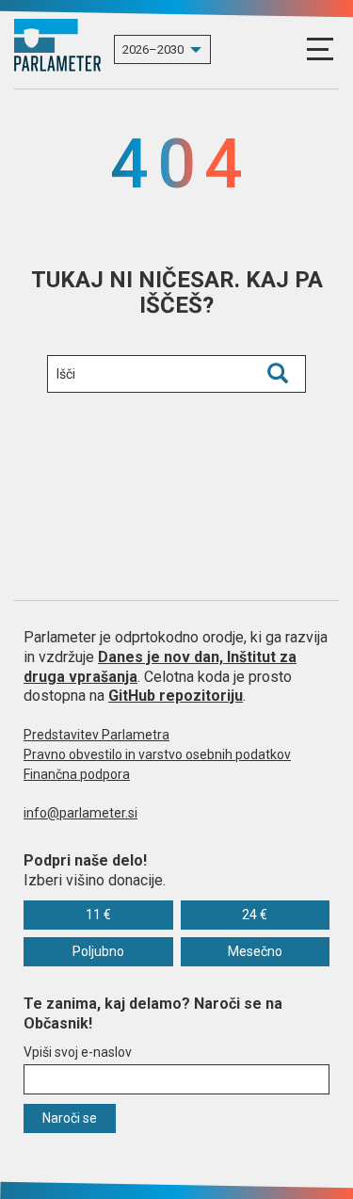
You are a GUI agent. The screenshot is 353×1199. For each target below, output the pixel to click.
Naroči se (69, 1118)
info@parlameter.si (80, 812)
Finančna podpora (77, 774)
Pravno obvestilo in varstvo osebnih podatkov (157, 754)
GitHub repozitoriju (175, 696)
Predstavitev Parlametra (96, 734)
